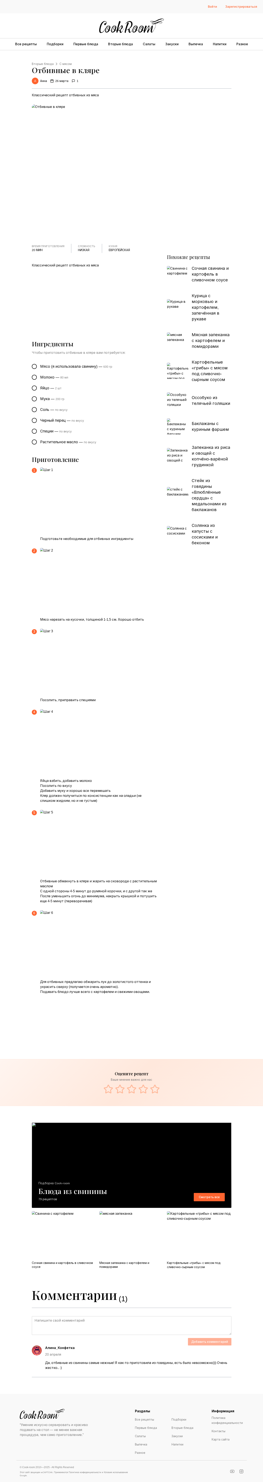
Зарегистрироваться (241, 6)
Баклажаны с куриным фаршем (210, 426)
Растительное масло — (68, 442)
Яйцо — (51, 388)
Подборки (55, 44)
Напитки (219, 44)
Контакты (218, 1431)
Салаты (149, 44)
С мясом (65, 64)
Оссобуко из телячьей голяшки (211, 400)
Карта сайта (221, 1439)
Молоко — (54, 377)
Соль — (54, 410)
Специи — (56, 431)
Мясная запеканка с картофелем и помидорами (211, 340)
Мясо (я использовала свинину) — (76, 366)
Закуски (172, 44)
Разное (242, 44)
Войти (212, 6)
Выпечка (196, 44)
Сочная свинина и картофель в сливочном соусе (210, 274)
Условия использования (116, 1472)
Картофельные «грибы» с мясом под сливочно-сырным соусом (210, 371)
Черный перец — (62, 420)
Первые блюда (85, 44)
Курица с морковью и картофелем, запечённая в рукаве (205, 307)
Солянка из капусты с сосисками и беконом (205, 534)
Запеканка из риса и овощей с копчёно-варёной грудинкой (211, 456)
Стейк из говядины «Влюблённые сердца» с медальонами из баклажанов (209, 495)
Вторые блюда (120, 44)
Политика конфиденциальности (227, 1420)
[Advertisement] (97, 299)
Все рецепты (26, 44)
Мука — (52, 399)
